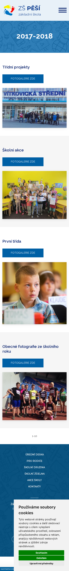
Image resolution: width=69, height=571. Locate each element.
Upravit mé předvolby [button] (41, 563)
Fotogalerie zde (23, 78)
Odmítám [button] (41, 558)
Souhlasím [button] (41, 552)
